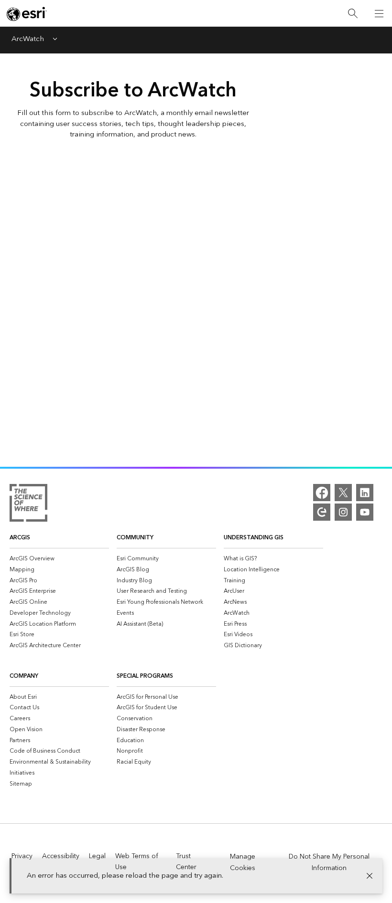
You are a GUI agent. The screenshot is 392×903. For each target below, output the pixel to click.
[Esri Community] (321, 512)
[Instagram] (343, 512)
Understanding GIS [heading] (253, 538)
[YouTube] (364, 512)
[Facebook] (321, 492)
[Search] (352, 13)
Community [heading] (135, 538)
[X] (343, 492)
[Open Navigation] (379, 13)
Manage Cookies (242, 862)
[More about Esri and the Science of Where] (28, 504)
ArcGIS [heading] (20, 538)
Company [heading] (24, 676)
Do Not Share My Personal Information (329, 862)
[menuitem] (59, 558)
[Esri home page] (27, 13)
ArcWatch (27, 39)
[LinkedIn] (364, 492)
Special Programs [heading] (145, 676)
